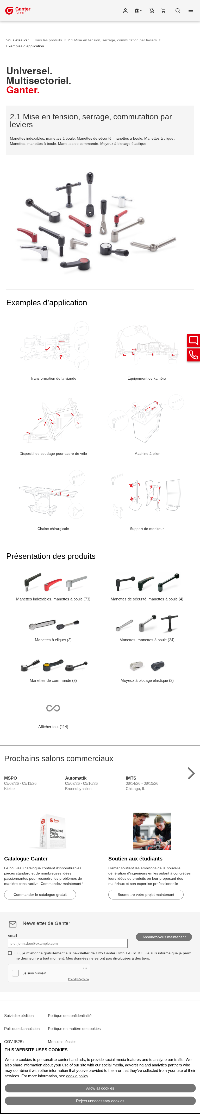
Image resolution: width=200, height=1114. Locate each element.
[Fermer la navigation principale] (190, 10)
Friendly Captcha (78, 979)
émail (12, 935)
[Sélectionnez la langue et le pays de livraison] (138, 10)
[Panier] (164, 10)
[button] (125, 10)
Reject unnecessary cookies (100, 1101)
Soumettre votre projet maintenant (146, 894)
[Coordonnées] (193, 354)
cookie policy (77, 1076)
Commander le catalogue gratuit (40, 894)
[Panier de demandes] (151, 10)
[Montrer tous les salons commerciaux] (191, 772)
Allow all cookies (100, 1088)
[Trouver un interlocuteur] (193, 340)
